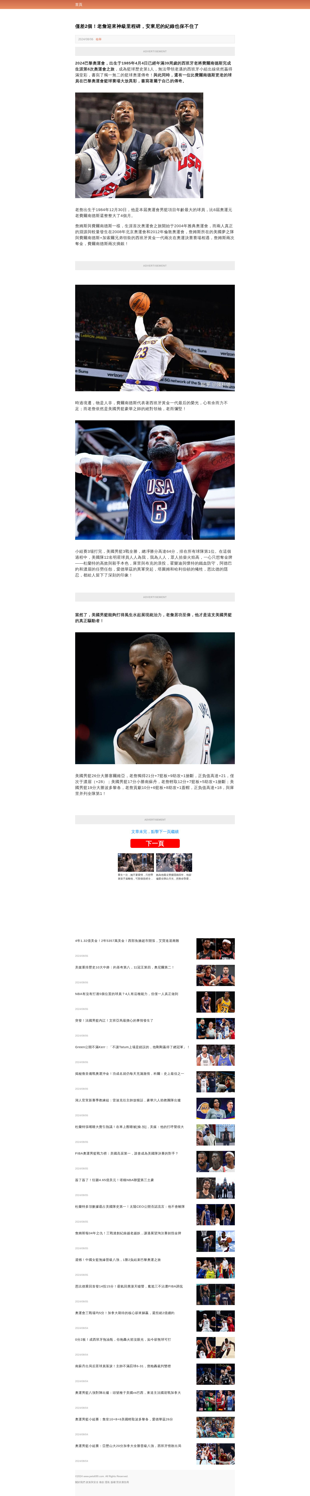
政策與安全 (92, 1482)
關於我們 (80, 1482)
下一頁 (155, 843)
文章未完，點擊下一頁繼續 (155, 831)
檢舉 (99, 39)
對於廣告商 (122, 1482)
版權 (113, 1482)
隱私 (107, 1482)
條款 (101, 1482)
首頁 (78, 4)
